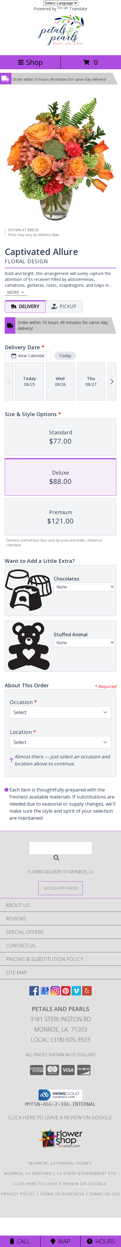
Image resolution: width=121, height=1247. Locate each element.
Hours (104, 1241)
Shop (34, 62)
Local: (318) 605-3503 (60, 1040)
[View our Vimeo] (76, 993)
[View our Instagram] (55, 993)
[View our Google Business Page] (44, 993)
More (13, 292)
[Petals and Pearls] (60, 46)
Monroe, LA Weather (28, 1173)
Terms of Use (104, 1194)
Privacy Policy (18, 1194)
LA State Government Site (87, 1173)
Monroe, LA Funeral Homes (60, 1163)
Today (65, 355)
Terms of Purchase (62, 1194)
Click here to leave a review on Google (60, 1117)
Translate (78, 8)
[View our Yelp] (87, 993)
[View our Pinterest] (65, 993)
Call (22, 1241)
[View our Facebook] (34, 993)
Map (62, 1241)
